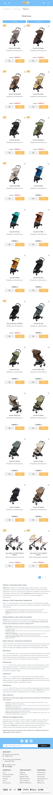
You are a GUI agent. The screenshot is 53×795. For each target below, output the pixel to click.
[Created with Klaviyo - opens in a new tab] (26, 416)
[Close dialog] (38, 382)
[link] (26, 397)
